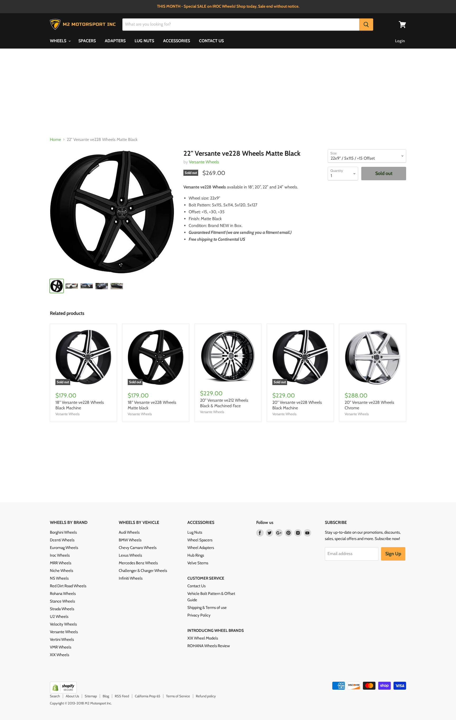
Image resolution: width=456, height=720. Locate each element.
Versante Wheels (204, 161)
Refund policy (206, 696)
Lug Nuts (194, 532)
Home (55, 139)
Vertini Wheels (62, 639)
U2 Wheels (59, 616)
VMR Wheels (60, 647)
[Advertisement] (228, 93)
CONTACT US (211, 40)
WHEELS (58, 40)
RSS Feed (122, 696)
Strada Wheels (62, 609)
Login (400, 41)
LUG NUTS (144, 40)
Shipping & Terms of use (207, 607)
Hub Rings (195, 555)
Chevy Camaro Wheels (137, 547)
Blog (106, 696)
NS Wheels (59, 578)
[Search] (366, 24)
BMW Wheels (130, 540)
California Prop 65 (147, 696)
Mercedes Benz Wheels (138, 563)
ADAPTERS (115, 40)
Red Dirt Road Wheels (68, 586)
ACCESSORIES (176, 40)
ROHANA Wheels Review (208, 645)
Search (55, 696)
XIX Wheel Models (202, 638)
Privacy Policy (199, 615)
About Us (72, 696)
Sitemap (91, 696)
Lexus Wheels (130, 555)
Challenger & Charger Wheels (143, 570)
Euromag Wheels (64, 547)
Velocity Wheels (63, 624)
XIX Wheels (59, 654)
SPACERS (87, 40)
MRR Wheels (60, 563)
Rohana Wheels (63, 593)
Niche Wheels (61, 570)
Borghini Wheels (63, 532)
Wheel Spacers (199, 540)
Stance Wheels (62, 601)
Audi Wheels (129, 532)
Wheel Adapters (200, 547)
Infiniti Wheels (130, 578)
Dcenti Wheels (62, 540)
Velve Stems (197, 563)
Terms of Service (178, 696)
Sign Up (393, 554)
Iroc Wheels (60, 555)
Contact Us (196, 586)
